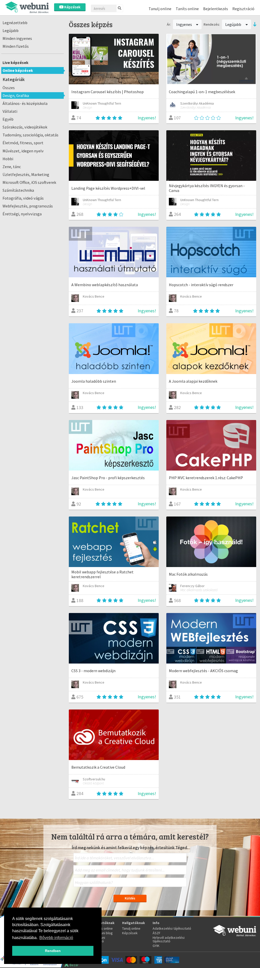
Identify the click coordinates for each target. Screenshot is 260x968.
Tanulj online (160, 8)
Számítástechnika (18, 190)
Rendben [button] (53, 951)
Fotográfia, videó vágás (23, 198)
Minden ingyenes (17, 38)
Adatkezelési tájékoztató (172, 928)
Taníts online (187, 8)
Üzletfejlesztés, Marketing (26, 174)
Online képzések (18, 70)
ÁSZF (156, 933)
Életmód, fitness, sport (23, 142)
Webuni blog (103, 933)
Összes (9, 87)
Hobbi (8, 158)
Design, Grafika (16, 95)
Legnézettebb (15, 22)
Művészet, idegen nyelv (23, 150)
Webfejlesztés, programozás (28, 205)
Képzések (71, 7)
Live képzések (15, 62)
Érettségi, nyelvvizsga (22, 213)
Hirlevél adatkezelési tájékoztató (169, 939)
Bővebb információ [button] (56, 937)
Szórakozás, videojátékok (25, 127)
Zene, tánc (12, 166)
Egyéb (8, 119)
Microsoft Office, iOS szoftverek (29, 182)
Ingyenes (184, 24)
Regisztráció (243, 8)
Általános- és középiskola (25, 103)
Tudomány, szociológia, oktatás (30, 134)
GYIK (156, 945)
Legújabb (11, 30)
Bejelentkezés (215, 8)
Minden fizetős (16, 46)
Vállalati (10, 111)
